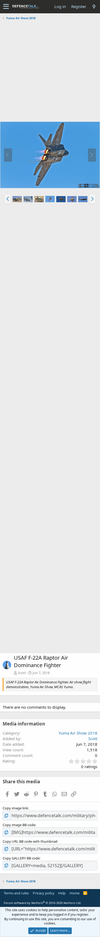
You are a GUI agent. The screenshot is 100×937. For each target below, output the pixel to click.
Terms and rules (16, 893)
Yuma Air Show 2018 (78, 733)
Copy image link (15, 808)
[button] (6, 6)
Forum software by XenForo (42, 903)
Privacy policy (43, 893)
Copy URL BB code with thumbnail (30, 841)
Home (74, 893)
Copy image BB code (19, 824)
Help (62, 893)
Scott (22, 672)
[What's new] (94, 6)
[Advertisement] (50, 71)
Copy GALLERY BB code (21, 858)
